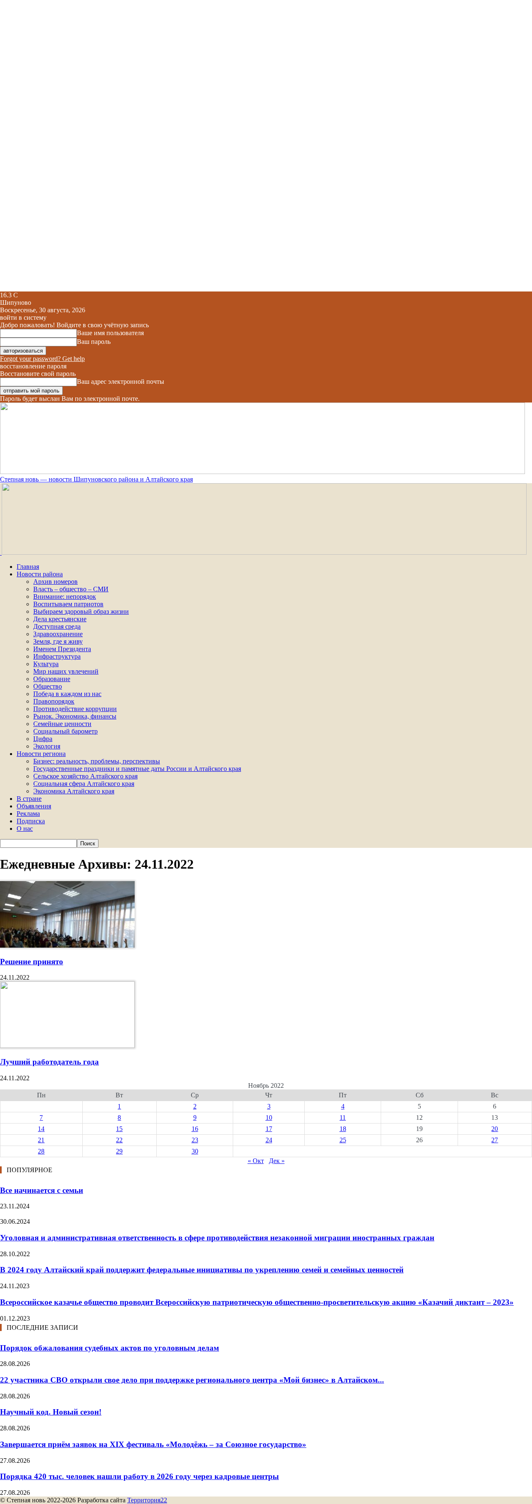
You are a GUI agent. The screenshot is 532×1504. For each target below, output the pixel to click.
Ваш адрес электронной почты (120, 381)
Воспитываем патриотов (68, 604)
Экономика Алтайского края (73, 791)
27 (494, 1139)
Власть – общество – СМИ (70, 589)
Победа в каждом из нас (67, 693)
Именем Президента (62, 648)
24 (269, 1139)
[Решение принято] (67, 945)
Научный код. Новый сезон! (50, 1412)
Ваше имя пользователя (110, 332)
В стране (29, 798)
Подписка (31, 821)
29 (119, 1151)
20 (494, 1128)
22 (119, 1139)
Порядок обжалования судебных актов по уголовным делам (109, 1347)
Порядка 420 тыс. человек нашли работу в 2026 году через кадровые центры (139, 1476)
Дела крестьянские (59, 618)
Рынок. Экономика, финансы (74, 716)
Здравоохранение (58, 633)
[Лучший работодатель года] (67, 1045)
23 (195, 1139)
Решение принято (31, 961)
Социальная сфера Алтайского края (83, 783)
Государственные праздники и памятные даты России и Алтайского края (137, 768)
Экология (46, 746)
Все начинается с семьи (41, 1190)
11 (343, 1117)
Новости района (40, 574)
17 (269, 1128)
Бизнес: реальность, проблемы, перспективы (96, 761)
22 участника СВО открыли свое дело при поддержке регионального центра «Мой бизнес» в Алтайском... (192, 1380)
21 (41, 1139)
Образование (51, 678)
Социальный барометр (65, 731)
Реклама (28, 813)
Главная (28, 566)
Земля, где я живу (58, 641)
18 (343, 1128)
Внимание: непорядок (64, 596)
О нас (25, 828)
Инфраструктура (57, 656)
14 (41, 1128)
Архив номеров (55, 581)
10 (269, 1117)
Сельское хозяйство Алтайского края (85, 776)
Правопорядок (53, 701)
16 (195, 1128)
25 (343, 1139)
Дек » (277, 1160)
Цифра (42, 738)
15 (119, 1128)
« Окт (256, 1160)
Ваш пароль (94, 341)
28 (41, 1151)
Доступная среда (57, 626)
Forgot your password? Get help (42, 358)
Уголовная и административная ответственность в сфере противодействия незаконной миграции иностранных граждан (217, 1237)
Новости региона (41, 753)
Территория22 (147, 1500)
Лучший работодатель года (49, 1061)
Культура (46, 663)
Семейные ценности (62, 723)
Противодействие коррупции (75, 708)
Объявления (34, 806)
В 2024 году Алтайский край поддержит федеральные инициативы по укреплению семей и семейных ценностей (202, 1269)
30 (195, 1151)
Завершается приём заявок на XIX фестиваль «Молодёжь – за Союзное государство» (153, 1444)
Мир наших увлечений (66, 671)
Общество (47, 686)
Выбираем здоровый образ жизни (81, 611)
